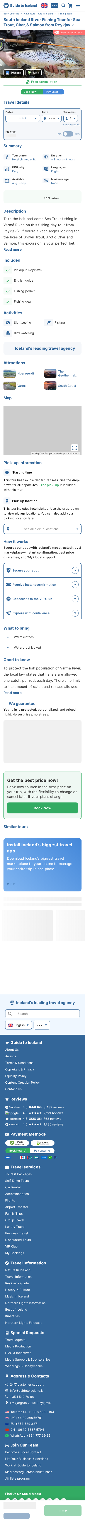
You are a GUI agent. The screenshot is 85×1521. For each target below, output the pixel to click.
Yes (77, 134)
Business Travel (16, 1233)
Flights (10, 1200)
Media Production (18, 1346)
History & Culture (17, 1290)
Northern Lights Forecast (23, 1322)
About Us (12, 1049)
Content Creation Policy (22, 1082)
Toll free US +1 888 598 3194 (32, 1412)
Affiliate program (17, 1478)
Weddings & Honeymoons (23, 1366)
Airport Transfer (16, 1207)
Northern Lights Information (25, 1303)
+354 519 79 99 (22, 1397)
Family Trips (14, 1213)
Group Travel (14, 1220)
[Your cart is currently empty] (70, 5)
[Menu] (78, 5)
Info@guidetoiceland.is (26, 1390)
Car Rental (12, 1187)
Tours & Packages (18, 1174)
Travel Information (18, 1276)
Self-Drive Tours (17, 1180)
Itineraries (12, 1316)
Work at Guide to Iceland (23, 1465)
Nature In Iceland (18, 1270)
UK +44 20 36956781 (26, 1418)
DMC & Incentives (18, 1353)
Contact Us (13, 1089)
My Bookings (14, 1253)
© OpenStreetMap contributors (62, 453)
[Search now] (63, 5)
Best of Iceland (16, 1309)
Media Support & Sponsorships (28, 1359)
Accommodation (17, 1194)
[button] (42, 54)
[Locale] (44, 5)
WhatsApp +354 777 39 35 (30, 1435)
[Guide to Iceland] (20, 5)
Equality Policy (16, 1076)
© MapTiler (38, 453)
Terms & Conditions (19, 1063)
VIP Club (11, 1246)
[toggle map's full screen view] (74, 447)
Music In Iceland (17, 1296)
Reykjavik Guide (17, 1283)
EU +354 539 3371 (24, 1423)
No (60, 134)
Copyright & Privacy (20, 1069)
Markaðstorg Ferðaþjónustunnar (28, 1472)
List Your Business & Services (26, 1459)
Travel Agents (15, 1340)
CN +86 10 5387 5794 (27, 1429)
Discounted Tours (18, 1240)
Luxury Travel (15, 1226)
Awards (10, 1056)
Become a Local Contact (23, 1452)
